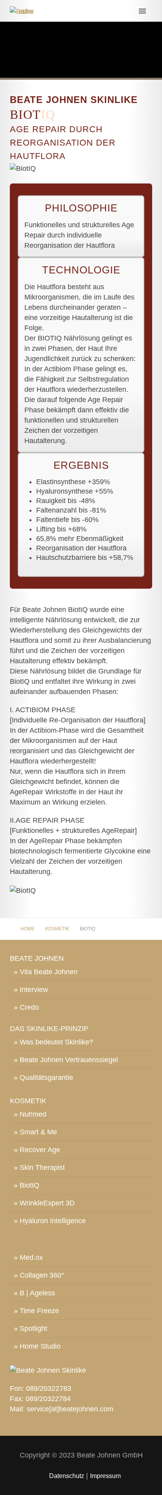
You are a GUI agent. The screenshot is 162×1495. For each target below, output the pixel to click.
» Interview (31, 990)
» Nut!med (30, 1114)
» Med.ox (28, 1257)
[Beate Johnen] (81, 10)
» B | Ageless (34, 1293)
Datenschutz (66, 1476)
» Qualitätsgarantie (43, 1077)
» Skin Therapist (39, 1167)
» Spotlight (30, 1328)
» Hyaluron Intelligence (50, 1221)
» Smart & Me (35, 1132)
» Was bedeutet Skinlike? (53, 1042)
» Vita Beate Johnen (45, 972)
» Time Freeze (36, 1311)
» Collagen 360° (39, 1275)
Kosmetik (57, 929)
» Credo (26, 1007)
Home (27, 929)
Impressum (105, 1476)
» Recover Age (37, 1150)
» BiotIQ (26, 1185)
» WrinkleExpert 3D (44, 1203)
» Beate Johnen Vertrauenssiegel (66, 1060)
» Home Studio (37, 1346)
